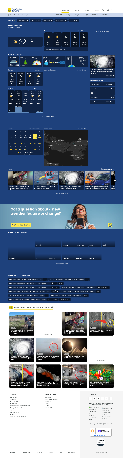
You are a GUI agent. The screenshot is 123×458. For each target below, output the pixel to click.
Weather (13, 15)
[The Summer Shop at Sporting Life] (108, 253)
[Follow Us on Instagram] (94, 398)
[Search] (103, 10)
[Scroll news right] (114, 180)
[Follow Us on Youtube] (98, 398)
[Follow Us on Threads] (107, 398)
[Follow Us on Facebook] (90, 398)
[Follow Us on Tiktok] (103, 398)
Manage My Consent (16, 408)
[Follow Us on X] (111, 398)
